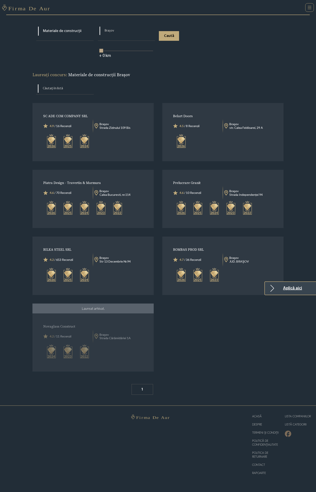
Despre (257, 424)
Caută (169, 36)
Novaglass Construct (59, 326)
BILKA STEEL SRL (57, 249)
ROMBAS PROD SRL (188, 249)
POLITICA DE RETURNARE (260, 455)
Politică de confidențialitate (265, 443)
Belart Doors (183, 116)
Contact (258, 465)
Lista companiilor (298, 416)
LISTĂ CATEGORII (296, 424)
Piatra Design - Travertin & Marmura (72, 182)
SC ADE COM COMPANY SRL (65, 116)
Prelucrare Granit (187, 182)
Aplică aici (292, 288)
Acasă (257, 416)
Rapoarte (259, 473)
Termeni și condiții (265, 433)
